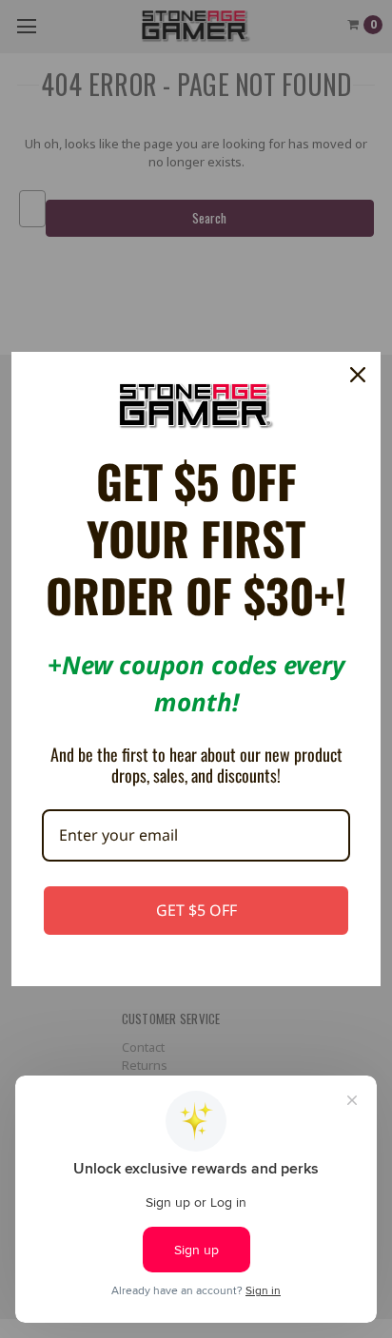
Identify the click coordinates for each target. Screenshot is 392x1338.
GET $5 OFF (196, 910)
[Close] (358, 375)
